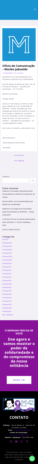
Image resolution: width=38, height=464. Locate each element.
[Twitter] (21, 441)
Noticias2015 (7, 280)
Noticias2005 (7, 246)
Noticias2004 (7, 243)
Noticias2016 (7, 284)
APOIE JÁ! (19, 380)
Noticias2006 (7, 250)
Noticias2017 (7, 287)
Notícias (5, 239)
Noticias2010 (7, 263)
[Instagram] (11, 441)
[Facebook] (27, 441)
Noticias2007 (7, 253)
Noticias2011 (6, 267)
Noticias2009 (7, 260)
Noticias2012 (6, 270)
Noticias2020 (7, 298)
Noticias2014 (8, 73)
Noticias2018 (7, 291)
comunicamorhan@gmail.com (19, 435)
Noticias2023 (7, 308)
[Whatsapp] (32, 458)
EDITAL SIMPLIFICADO (11, 230)
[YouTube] (16, 441)
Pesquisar (6, 176)
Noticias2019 (7, 294)
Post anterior (19, 155)
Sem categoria (7, 315)
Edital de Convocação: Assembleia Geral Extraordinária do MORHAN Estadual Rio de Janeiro (18, 194)
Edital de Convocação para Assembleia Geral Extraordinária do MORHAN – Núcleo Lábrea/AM (18, 212)
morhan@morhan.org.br (22, 430)
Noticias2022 (7, 305)
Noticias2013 (6, 274)
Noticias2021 (6, 301)
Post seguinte (19, 161)
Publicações (6, 311)
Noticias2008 (7, 256)
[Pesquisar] (33, 180)
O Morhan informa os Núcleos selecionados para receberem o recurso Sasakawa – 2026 (18, 222)
